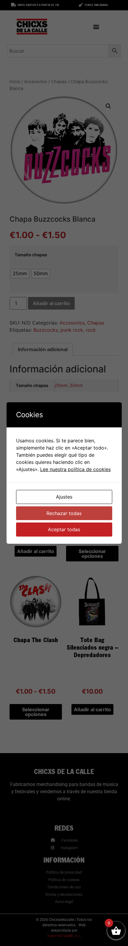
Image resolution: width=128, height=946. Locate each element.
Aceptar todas (64, 529)
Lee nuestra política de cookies (75, 469)
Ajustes (64, 497)
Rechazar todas (64, 513)
